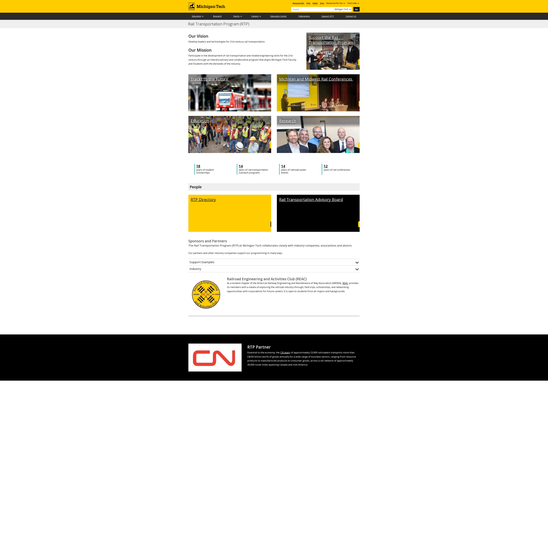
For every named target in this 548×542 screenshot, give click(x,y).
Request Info (298, 3)
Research (217, 16)
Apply (315, 3)
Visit (308, 3)
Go (356, 9)
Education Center (278, 16)
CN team (285, 352)
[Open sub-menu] (344, 3)
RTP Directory (203, 199)
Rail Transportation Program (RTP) (218, 24)
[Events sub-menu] (241, 16)
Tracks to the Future (210, 79)
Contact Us (351, 16)
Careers (255, 16)
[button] (274, 262)
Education (196, 16)
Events (236, 16)
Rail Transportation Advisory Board (311, 199)
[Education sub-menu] (203, 16)
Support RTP (328, 16)
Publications (304, 16)
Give (322, 3)
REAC (345, 283)
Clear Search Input (331, 9)
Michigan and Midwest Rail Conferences (316, 79)
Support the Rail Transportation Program (331, 40)
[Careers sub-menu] (260, 16)
